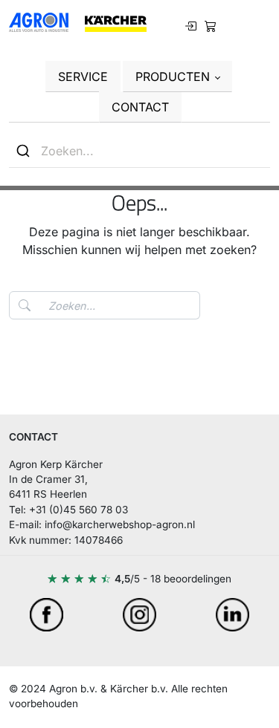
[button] (177, 76)
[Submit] (25, 150)
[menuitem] (210, 24)
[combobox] (139, 151)
